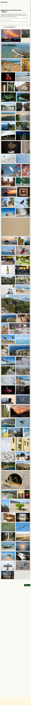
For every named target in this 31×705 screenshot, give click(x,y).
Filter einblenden (10, 27)
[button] (29, 2)
